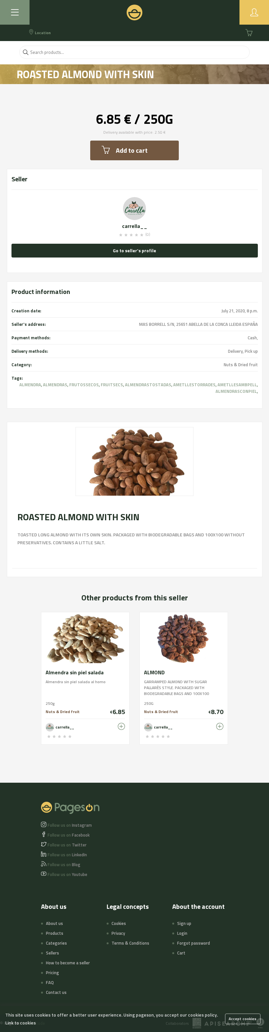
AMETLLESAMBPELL (237, 384)
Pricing (52, 972)
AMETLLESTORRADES (194, 384)
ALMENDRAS (55, 384)
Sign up (184, 923)
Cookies (119, 923)
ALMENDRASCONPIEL (236, 391)
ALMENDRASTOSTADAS (148, 384)
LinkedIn (67, 854)
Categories (56, 943)
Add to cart (132, 150)
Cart (181, 953)
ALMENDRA (30, 384)
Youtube (67, 874)
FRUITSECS (112, 384)
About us (54, 923)
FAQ (50, 982)
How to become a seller (68, 962)
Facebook (69, 835)
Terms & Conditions (130, 943)
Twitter (67, 844)
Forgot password (193, 943)
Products (54, 933)
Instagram (70, 825)
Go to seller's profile (134, 250)
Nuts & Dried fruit (241, 364)
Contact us (56, 992)
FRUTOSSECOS (84, 384)
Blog (64, 864)
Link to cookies (20, 1022)
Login (182, 933)
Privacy (118, 933)
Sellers (52, 953)
